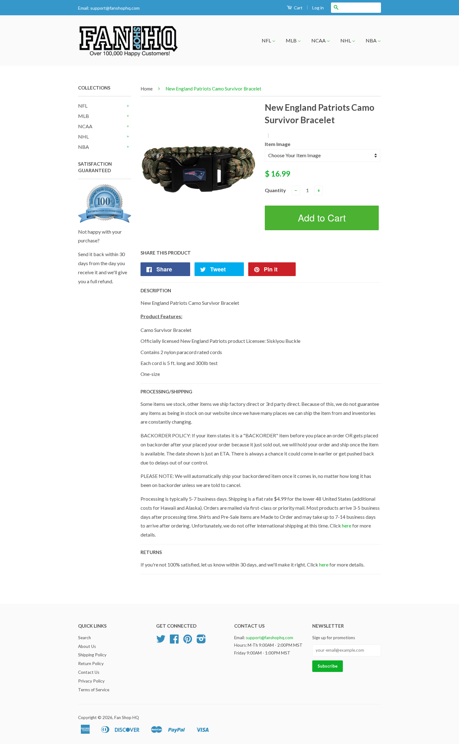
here (346, 525)
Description (156, 290)
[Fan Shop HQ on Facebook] (174, 641)
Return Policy (91, 663)
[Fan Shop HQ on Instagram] (201, 641)
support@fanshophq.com (115, 8)
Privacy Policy (91, 680)
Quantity (275, 190)
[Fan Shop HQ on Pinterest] (187, 641)
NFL (267, 40)
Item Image (277, 144)
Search (84, 637)
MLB (292, 40)
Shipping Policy (92, 654)
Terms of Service (93, 689)
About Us (87, 646)
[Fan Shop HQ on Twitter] (160, 641)
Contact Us (88, 672)
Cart (298, 7)
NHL (346, 40)
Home (147, 88)
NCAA (319, 40)
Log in (318, 7)
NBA (372, 40)
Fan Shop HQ (126, 717)
